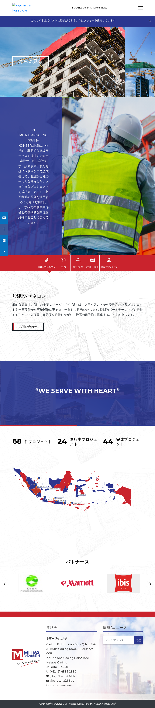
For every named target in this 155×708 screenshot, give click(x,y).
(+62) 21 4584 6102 (62, 676)
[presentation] (4, 584)
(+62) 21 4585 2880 (62, 671)
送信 (138, 640)
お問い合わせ (28, 326)
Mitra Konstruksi (104, 703)
